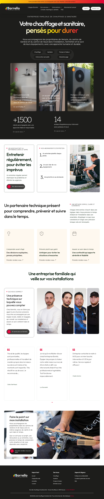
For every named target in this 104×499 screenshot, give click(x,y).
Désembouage (63, 57)
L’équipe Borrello (33, 7)
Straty (72, 496)
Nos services (44, 7)
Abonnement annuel (70, 7)
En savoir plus (18, 107)
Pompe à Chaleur (64, 52)
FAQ (62, 9)
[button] (97, 373)
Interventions (56, 7)
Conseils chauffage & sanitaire (49, 9)
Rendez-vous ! (95, 8)
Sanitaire (50, 52)
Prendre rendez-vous (13, 260)
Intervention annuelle (42, 57)
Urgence (86, 8)
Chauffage (37, 52)
